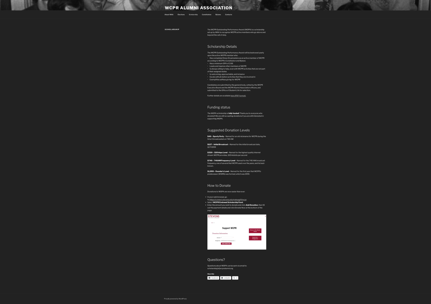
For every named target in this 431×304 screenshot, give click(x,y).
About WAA (169, 14)
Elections (181, 14)
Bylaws (218, 14)
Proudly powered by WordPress (175, 299)
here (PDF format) (238, 96)
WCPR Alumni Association (198, 7)
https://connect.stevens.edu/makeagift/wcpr (227, 200)
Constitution (206, 14)
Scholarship (193, 14)
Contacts (228, 14)
